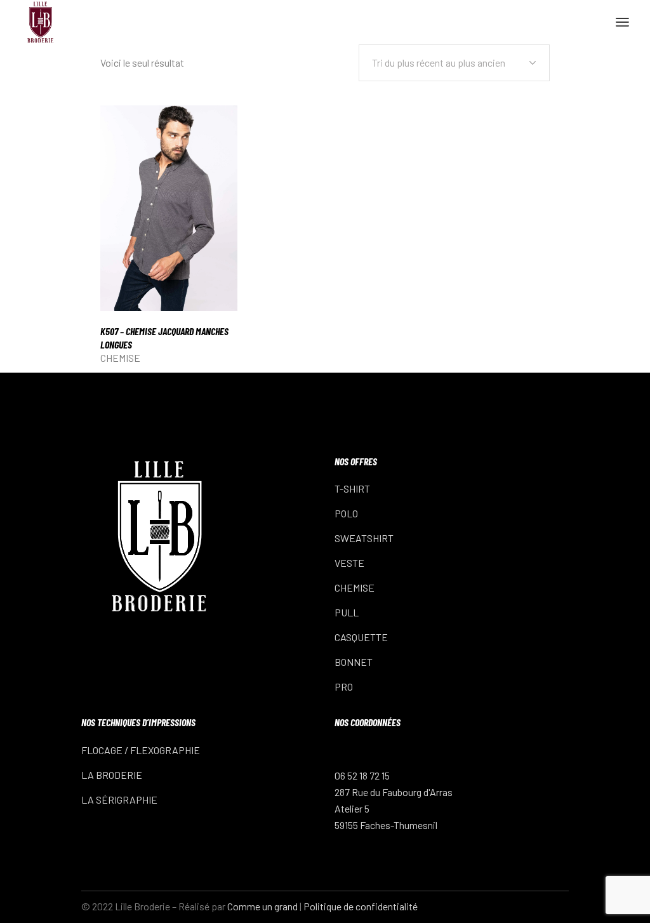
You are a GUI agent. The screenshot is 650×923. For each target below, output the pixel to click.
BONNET (354, 662)
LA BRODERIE (111, 775)
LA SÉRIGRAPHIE (119, 800)
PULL (347, 612)
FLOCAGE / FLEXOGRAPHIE (140, 750)
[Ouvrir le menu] (622, 22)
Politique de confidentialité (360, 906)
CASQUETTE (361, 637)
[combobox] (454, 62)
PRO (344, 687)
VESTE (349, 563)
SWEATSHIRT (364, 538)
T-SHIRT (352, 488)
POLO (346, 513)
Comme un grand (262, 906)
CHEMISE (120, 358)
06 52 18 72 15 (362, 775)
